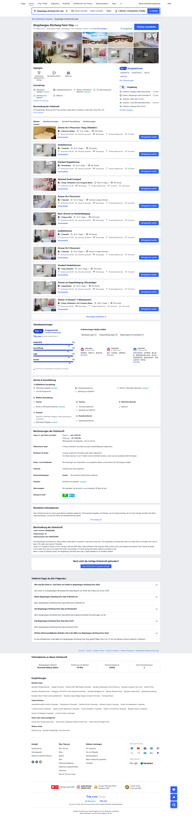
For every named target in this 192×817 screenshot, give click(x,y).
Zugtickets (55, 4)
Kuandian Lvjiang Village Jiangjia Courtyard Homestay (82, 696)
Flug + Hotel (42, 4)
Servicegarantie (37, 752)
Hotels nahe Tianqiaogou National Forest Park (71, 722)
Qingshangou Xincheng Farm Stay (53, 25)
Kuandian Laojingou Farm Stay (131, 687)
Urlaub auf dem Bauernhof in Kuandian (66, 709)
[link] (149, 4)
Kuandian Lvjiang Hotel (132, 691)
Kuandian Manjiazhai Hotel (41, 691)
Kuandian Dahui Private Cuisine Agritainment (47, 696)
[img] (57, 47)
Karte (114, 4)
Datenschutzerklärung (66, 763)
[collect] (173, 789)
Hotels (31, 4)
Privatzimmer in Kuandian (68, 704)
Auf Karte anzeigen (126, 110)
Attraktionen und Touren (82, 4)
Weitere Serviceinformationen (42, 756)
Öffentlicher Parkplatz (43, 388)
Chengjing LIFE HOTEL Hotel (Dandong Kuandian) (68, 691)
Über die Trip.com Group (67, 774)
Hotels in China (98, 651)
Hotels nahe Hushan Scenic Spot (43, 722)
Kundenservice (36, 748)
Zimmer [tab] (36, 121)
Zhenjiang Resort (107, 696)
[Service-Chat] (173, 804)
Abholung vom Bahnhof (86, 391)
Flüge (23, 4)
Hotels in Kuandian (127, 651)
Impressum (62, 770)
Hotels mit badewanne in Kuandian (133, 704)
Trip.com (82, 651)
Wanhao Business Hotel (114, 691)
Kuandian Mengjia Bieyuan (41, 687)
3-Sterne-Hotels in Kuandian (41, 709)
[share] (173, 797)
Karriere (61, 756)
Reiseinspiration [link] (102, 4)
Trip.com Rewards (92, 752)
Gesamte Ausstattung (40, 101)
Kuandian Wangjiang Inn (96, 691)
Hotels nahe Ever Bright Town (99, 722)
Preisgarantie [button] (127, 28)
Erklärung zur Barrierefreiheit (68, 767)
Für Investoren (91, 748)
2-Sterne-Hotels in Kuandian (65, 713)
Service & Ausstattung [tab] (71, 121)
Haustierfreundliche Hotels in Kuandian (45, 704)
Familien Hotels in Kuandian (88, 704)
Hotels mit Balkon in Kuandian (91, 709)
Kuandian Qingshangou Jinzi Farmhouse (106, 687)
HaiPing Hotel (149, 687)
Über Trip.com (63, 748)
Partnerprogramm (92, 756)
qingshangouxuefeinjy (149, 691)
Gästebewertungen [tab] (50, 121)
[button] (121, 4)
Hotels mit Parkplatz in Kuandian (43, 713)
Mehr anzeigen (38, 112)
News (61, 752)
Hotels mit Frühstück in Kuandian (115, 709)
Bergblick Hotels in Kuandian (137, 709)
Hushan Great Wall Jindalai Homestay (78, 687)
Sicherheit (89, 763)
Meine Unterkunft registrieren (96, 759)
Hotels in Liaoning (112, 651)
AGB (60, 759)
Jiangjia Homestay (57, 687)
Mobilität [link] (66, 4)
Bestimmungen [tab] (89, 121)
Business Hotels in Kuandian (109, 704)
